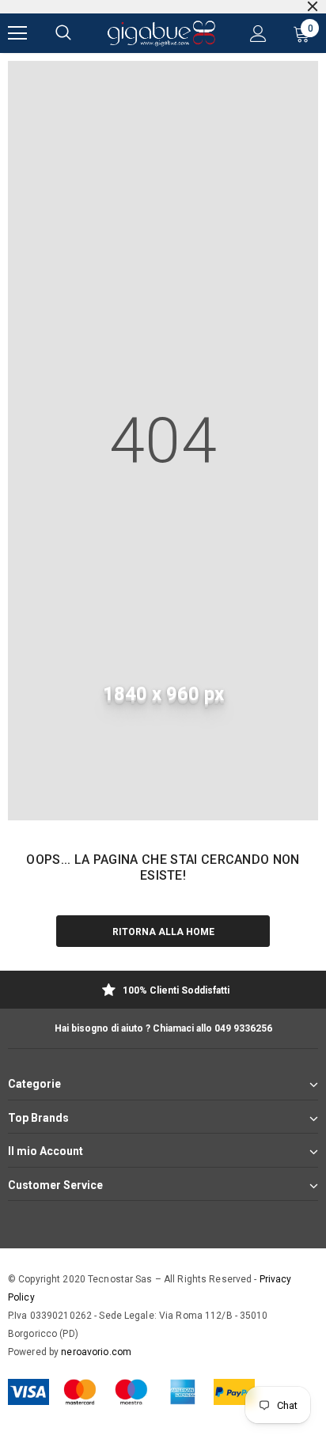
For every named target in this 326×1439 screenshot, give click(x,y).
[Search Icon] (63, 33)
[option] (163, 992)
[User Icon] (258, 33)
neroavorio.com (96, 1352)
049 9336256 (243, 1028)
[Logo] (161, 33)
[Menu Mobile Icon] (17, 33)
